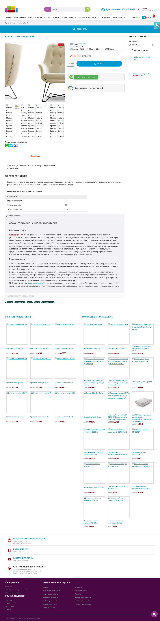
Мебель (10, 302)
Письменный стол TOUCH (94, 488)
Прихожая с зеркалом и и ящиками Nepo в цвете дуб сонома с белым (118, 383)
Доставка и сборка (13, 216)
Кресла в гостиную (48, 302)
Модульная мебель (35, 283)
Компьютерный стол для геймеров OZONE (93, 453)
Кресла (30, 302)
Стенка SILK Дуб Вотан (92, 417)
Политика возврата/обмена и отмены (20, 296)
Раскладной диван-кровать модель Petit (142, 383)
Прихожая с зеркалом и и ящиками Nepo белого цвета (141, 348)
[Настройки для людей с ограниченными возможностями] (157, 25)
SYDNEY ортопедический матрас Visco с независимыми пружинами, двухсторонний (142, 418)
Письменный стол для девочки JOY (116, 488)
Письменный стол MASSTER (139, 453)
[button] (9, 72)
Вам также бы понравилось (97, 317)
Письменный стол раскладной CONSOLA (140, 488)
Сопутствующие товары (18, 317)
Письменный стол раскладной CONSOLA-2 (117, 453)
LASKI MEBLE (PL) (82, 43)
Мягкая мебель (19, 302)
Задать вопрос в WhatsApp (86, 77)
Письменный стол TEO (92, 348)
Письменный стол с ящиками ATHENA (91, 522)
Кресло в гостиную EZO (141, 74)
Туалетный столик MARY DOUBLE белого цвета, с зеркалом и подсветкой (117, 417)
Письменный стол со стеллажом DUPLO (116, 522)
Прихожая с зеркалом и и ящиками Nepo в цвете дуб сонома (94, 383)
